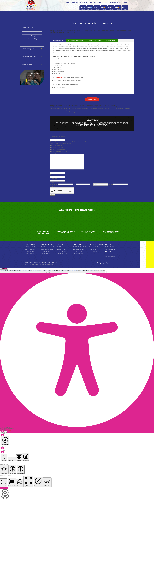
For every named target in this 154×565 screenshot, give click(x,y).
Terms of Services (38, 262)
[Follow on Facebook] (97, 263)
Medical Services (111, 40)
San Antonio (60, 77)
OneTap (9, 430)
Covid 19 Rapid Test (115, 2)
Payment (93, 2)
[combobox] (52, 271)
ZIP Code (110, 184)
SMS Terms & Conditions (50, 262)
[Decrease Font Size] (2, 435)
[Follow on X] (107, 263)
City (74, 184)
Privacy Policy (28, 262)
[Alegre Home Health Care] (31, 9)
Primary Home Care (58, 40)
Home (67, 2)
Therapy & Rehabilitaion (58, 149)
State (91, 184)
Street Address (54, 184)
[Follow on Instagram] (100, 263)
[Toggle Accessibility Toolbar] (4, 269)
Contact (125, 2)
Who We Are (74, 2)
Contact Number (55, 175)
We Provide (83, 2)
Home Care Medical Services (59, 151)
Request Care (32, 80)
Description (53, 153)
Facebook (52, 138)
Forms (99, 2)
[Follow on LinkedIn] (103, 263)
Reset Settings (4, 487)
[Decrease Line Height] (2, 452)
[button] (106, 272)
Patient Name (54, 171)
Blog (106, 2)
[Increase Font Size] (2, 431)
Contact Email (54, 178)
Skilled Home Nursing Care (75, 40)
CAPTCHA (52, 186)
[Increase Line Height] (2, 448)
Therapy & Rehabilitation (95, 40)
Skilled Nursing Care (57, 147)
